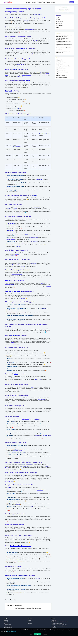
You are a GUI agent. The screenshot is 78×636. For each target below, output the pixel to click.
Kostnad (26, 118)
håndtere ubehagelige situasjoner (20, 546)
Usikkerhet (43, 283)
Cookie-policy (54, 620)
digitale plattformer (25, 466)
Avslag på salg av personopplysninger (58, 624)
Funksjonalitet (10, 230)
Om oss (48, 2)
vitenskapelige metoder (17, 274)
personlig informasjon (26, 75)
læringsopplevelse (47, 435)
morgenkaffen (31, 53)
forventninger (16, 108)
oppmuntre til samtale (17, 450)
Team (44, 2)
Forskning (35, 40)
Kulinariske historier (59, 25)
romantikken (7, 210)
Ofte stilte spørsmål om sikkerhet (15, 575)
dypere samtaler (20, 64)
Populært (34, 2)
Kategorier (28, 2)
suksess (34, 195)
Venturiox (8, 2)
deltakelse (17, 246)
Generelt (57, 17)
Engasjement (9, 245)
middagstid (16, 254)
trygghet (19, 76)
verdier (12, 342)
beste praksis (38, 72)
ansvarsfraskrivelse (8, 627)
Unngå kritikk (10, 438)
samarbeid (23, 298)
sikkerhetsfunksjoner (33, 237)
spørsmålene (9, 296)
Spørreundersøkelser (44, 133)
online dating (23, 48)
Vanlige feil (8, 91)
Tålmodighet (7, 397)
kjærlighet (26, 20)
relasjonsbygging (17, 146)
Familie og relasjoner (37, 14)
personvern (48, 286)
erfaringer (27, 80)
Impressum (53, 627)
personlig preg (38, 379)
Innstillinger (46, 634)
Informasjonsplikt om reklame (57, 623)
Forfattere (39, 2)
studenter (9, 208)
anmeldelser (33, 263)
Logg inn (71, 2)
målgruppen (14, 335)
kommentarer (43, 245)
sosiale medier (40, 490)
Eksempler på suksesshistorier (14, 291)
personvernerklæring (11, 631)
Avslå (31, 634)
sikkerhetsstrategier (9, 481)
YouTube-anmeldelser (15, 264)
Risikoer (7, 280)
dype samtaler (25, 296)
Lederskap (58, 19)
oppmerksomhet (41, 399)
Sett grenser (9, 508)
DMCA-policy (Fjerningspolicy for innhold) (59, 621)
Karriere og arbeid (59, 21)
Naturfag (57, 27)
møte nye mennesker (29, 29)
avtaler (9, 487)
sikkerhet (14, 69)
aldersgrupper (37, 207)
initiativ (16, 374)
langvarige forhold (21, 212)
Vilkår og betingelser (8, 626)
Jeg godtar (38, 634)
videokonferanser (30, 387)
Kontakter (53, 2)
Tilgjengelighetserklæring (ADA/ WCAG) (59, 626)
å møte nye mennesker (27, 464)
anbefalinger (24, 266)
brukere (26, 234)
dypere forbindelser (33, 241)
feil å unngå (37, 419)
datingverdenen (25, 419)
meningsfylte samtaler (21, 242)
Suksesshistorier (59, 23)
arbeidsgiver (11, 501)
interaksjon (13, 255)
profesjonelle (14, 208)
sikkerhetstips (39, 179)
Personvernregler (7, 624)
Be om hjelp (18, 559)
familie (31, 506)
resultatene (14, 187)
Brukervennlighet (10, 223)
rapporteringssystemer (11, 239)
